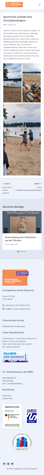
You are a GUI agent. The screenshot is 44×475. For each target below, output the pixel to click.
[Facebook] (4, 464)
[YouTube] (12, 464)
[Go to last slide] (5, 230)
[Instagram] (8, 464)
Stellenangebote (9, 378)
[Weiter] (38, 230)
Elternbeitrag (7, 381)
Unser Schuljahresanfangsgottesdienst (29, 187)
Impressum (7, 396)
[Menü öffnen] (40, 4)
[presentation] (22, 222)
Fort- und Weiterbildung (12, 384)
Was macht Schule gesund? (6, 188)
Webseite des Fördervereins (13, 326)
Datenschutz (7, 398)
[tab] (17, 251)
